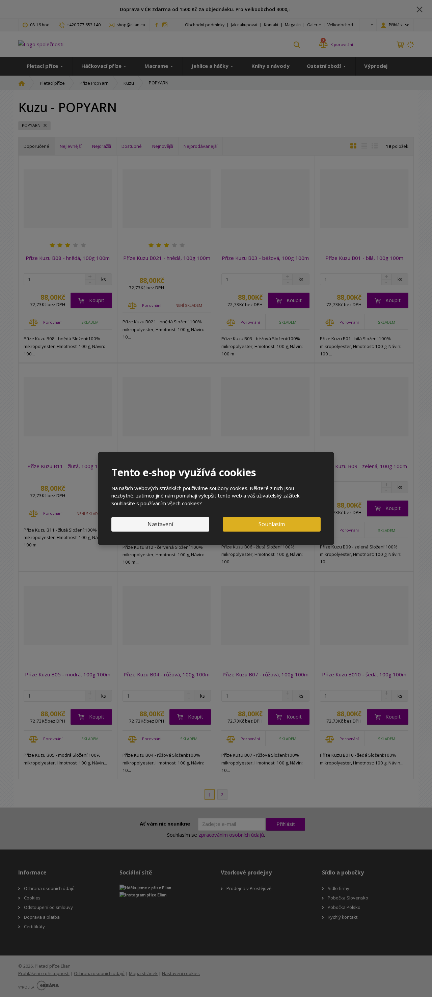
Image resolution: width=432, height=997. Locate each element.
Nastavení (160, 524)
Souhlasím (272, 524)
